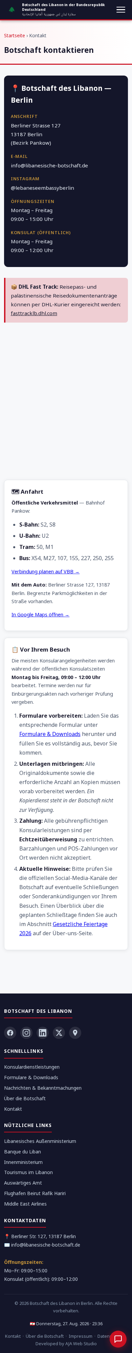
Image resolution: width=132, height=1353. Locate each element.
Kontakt (13, 1109)
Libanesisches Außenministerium (40, 1141)
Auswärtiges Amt (23, 1183)
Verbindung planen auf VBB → (46, 571)
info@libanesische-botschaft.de (49, 165)
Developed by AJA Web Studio (66, 1343)
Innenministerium (23, 1162)
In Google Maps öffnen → (40, 614)
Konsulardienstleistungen (32, 1067)
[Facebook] (10, 1033)
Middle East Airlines (25, 1204)
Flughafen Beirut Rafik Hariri (35, 1193)
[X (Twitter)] (59, 1033)
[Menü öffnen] (121, 10)
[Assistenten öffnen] (118, 1339)
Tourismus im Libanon (28, 1172)
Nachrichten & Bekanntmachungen (43, 1088)
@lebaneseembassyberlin (42, 187)
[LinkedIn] (43, 1033)
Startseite (14, 35)
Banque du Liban (22, 1151)
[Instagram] (26, 1033)
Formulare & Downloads (50, 734)
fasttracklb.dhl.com (34, 313)
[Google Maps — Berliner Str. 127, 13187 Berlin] (75, 1033)
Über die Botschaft (25, 1098)
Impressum (80, 1336)
